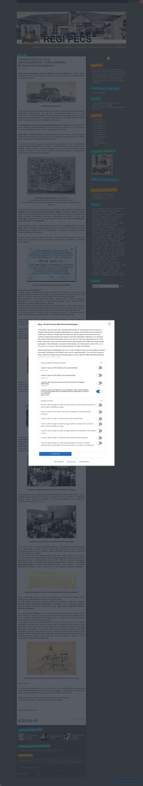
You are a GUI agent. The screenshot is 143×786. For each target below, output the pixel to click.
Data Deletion (59, 462)
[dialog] (71, 393)
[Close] (110, 324)
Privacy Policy (84, 462)
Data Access (71, 462)
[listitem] (71, 363)
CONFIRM (55, 454)
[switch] (99, 367)
